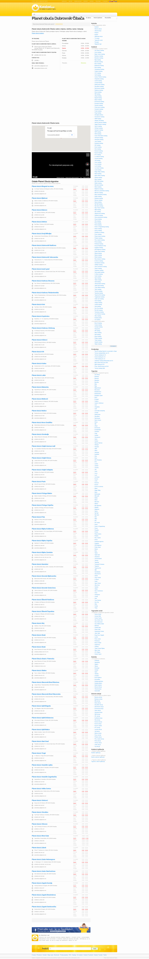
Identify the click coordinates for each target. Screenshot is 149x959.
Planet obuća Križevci (39, 340)
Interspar (97, 452)
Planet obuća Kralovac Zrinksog (43, 328)
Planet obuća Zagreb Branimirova (44, 895)
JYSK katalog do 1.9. (100, 358)
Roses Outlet (98, 642)
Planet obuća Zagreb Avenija (42, 883)
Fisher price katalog (99, 107)
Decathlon (97, 416)
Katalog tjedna (98, 317)
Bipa (96, 386)
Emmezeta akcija (99, 708)
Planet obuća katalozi (38, 33)
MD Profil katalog (99, 181)
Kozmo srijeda (98, 725)
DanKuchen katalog (99, 84)
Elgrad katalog (98, 97)
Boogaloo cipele (99, 395)
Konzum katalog (99, 151)
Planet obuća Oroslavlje (40, 434)
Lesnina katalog (98, 158)
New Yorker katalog (99, 207)
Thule (96, 608)
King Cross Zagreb (99, 635)
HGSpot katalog (99, 128)
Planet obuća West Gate (40, 836)
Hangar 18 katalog (99, 120)
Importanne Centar (99, 631)
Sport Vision (98, 583)
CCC (96, 405)
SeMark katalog (98, 264)
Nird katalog (98, 334)
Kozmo (96, 479)
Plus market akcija (99, 739)
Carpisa (96, 401)
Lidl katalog (97, 160)
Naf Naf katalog (98, 204)
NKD (96, 518)
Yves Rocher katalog (100, 314)
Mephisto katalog (99, 188)
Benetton (97, 380)
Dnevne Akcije (98, 687)
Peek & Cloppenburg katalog (102, 226)
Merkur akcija (98, 733)
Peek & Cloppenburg (100, 526)
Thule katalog (98, 340)
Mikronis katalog (99, 192)
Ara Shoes (97, 374)
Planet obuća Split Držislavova (42, 718)
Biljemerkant (98, 388)
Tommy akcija (98, 742)
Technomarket (98, 558)
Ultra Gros (97, 585)
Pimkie (96, 532)
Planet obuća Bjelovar (39, 198)
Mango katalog (98, 177)
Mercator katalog (99, 185)
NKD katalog (98, 209)
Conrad (96, 412)
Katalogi (112, 1)
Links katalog (98, 162)
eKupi (96, 425)
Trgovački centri (99, 40)
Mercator (97, 501)
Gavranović (97, 437)
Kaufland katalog (99, 143)
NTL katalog (98, 211)
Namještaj (44, 17)
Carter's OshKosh (99, 403)
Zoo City (97, 602)
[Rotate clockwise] (89, 164)
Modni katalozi (98, 685)
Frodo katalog (98, 111)
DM (95, 424)
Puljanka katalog (99, 247)
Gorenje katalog (98, 327)
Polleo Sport (98, 547)
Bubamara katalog (99, 65)
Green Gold (97, 629)
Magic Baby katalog (100, 171)
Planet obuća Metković (40, 399)
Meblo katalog (98, 183)
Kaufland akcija (98, 718)
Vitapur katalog (98, 302)
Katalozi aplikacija (95, 752)
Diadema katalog (99, 90)
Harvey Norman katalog (100, 122)
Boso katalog (98, 63)
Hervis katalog (98, 126)
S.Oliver (97, 579)
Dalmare (97, 625)
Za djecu (88, 17)
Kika (96, 456)
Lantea (96, 463)
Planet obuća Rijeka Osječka (42, 540)
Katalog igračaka (99, 681)
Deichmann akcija (99, 706)
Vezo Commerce (99, 590)
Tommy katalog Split (100, 368)
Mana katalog (98, 173)
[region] (61, 165)
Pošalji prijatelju (64, 955)
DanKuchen (97, 414)
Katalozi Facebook (88, 955)
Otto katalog (98, 221)
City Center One (99, 620)
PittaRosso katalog (99, 232)
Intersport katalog (99, 139)
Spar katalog (98, 278)
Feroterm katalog (99, 109)
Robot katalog (98, 257)
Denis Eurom (98, 420)
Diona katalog (98, 92)
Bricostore (97, 389)
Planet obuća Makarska (40, 387)
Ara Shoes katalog (99, 50)
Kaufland (97, 454)
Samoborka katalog (99, 262)
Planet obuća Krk (38, 352)
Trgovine (98, 1)
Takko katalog (98, 279)
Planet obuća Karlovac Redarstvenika (45, 292)
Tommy (96, 560)
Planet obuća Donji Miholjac (42, 233)
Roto (96, 551)
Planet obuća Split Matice (41, 729)
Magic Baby (98, 490)
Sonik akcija (98, 744)
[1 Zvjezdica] (56, 24)
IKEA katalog (98, 133)
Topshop (97, 562)
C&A (96, 408)
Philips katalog (98, 338)
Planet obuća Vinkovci (40, 800)
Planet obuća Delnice (39, 222)
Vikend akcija (98, 689)
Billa (96, 384)
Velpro (96, 589)
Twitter (105, 955)
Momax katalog (98, 200)
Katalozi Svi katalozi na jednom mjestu (44, 7)
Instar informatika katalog (101, 135)
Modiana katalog (99, 198)
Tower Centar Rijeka (100, 648)
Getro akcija (98, 710)
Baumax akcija (98, 697)
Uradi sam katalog (99, 298)
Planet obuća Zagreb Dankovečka (44, 907)
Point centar (98, 639)
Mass (96, 492)
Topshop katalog (99, 293)
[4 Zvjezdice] (60, 24)
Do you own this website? (54, 134)
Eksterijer (65, 17)
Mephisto (97, 509)
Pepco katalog (98, 228)
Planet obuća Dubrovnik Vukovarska (45, 257)
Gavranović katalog (99, 116)
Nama (96, 511)
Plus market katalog (100, 240)
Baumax (97, 378)
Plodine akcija (98, 737)
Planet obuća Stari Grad (40, 741)
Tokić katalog (98, 289)
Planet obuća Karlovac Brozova (43, 281)
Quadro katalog (98, 342)
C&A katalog (98, 75)
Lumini (96, 637)
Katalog (74, 955)
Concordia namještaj (100, 410)
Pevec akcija (98, 735)
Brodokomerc (98, 391)
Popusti (86, 1)
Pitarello (97, 530)
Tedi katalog (98, 281)
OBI (96, 570)
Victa (96, 592)
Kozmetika (108, 17)
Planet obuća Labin (39, 375)
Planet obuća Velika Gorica (41, 788)
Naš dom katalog (99, 206)
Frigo (96, 433)
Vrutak (96, 596)
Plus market (98, 537)
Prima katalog (98, 242)
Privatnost (39, 955)
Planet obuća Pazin (39, 481)
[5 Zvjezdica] (62, 24)
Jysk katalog (98, 141)
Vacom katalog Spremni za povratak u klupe (106, 351)
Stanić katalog (98, 268)
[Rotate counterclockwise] (86, 164)
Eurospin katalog (99, 103)
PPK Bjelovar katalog (100, 249)
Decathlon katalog (99, 86)
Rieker (96, 549)
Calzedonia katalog (99, 69)
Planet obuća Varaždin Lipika (42, 765)
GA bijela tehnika (99, 115)
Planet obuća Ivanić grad (40, 269)
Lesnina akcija (98, 729)
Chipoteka (97, 407)
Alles (96, 604)
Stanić (96, 575)
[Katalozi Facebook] (61, 928)
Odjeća (51, 17)
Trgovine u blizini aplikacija (98, 761)
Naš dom (97, 515)
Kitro (96, 458)
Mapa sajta (50, 955)
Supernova (97, 644)
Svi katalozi (97, 319)
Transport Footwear (99, 564)
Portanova (97, 640)
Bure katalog (98, 67)
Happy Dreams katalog (100, 124)
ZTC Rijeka (97, 652)
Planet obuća (98, 534)
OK (72, 135)
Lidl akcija (97, 731)
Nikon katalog (98, 332)
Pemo (96, 524)
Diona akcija (98, 703)
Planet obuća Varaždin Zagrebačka (44, 777)
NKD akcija (97, 714)
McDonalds (97, 494)
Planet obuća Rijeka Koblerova (43, 529)
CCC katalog (98, 73)
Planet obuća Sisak (39, 635)
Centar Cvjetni (98, 618)
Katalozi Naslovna (35, 14)
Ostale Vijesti (98, 654)
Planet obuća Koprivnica (40, 316)
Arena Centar (98, 614)
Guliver (96, 441)
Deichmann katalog (99, 88)
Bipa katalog (98, 60)
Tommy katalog (98, 291)
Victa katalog (98, 300)
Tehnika (81, 17)
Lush (96, 475)
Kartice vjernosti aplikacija (97, 757)
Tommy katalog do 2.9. (100, 355)
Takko (96, 553)
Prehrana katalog (99, 243)
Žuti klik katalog (99, 310)
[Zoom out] (87, 174)
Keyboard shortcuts (60, 177)
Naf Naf (96, 513)
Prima (96, 539)
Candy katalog (98, 325)
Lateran (96, 465)
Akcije (70, 1)
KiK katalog (97, 145)
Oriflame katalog (99, 215)
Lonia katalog (98, 169)
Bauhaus (97, 376)
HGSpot (97, 444)
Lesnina (96, 467)
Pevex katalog (98, 230)
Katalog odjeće (98, 683)
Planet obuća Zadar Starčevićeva (43, 871)
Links (96, 471)
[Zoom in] (87, 170)
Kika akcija (97, 720)
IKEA (96, 450)
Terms (81, 177)
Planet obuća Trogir (39, 753)
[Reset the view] (87, 164)
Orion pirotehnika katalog (101, 217)
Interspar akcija (98, 712)
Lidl (95, 469)
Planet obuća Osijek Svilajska (42, 470)
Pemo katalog (98, 224)
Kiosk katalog (98, 147)
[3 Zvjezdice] (59, 24)
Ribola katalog (98, 253)
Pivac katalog (98, 234)
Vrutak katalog (98, 304)
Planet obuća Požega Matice (42, 493)
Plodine (96, 535)
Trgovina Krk (98, 568)
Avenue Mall (98, 616)
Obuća (58, 17)
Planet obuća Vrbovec (40, 824)
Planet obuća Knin (38, 304)
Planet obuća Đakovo (39, 210)
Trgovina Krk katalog (100, 295)
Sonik (96, 581)
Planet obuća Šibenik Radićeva (43, 600)
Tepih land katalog (99, 285)
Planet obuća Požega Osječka (42, 505)
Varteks (96, 587)
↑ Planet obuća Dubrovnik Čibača (110, 957)
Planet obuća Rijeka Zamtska (42, 552)
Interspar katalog (99, 137)
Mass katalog (98, 179)
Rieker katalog (98, 255)
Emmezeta (97, 427)
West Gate (97, 650)
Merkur (96, 503)
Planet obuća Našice (39, 411)
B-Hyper (97, 399)
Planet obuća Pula (38, 517)
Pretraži (45, 948)
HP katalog (97, 330)
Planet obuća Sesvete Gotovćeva (44, 588)
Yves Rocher (98, 600)
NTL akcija (97, 716)
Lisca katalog (98, 164)
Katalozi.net (45, 935)
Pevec (96, 528)
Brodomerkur (98, 393)
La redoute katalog (99, 156)
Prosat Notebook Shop (100, 245)
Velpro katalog (98, 344)
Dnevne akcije (98, 28)
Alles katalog (98, 316)
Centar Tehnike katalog (100, 77)
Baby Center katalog (100, 54)
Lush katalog (98, 166)
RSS (70, 955)
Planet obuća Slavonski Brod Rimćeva (45, 682)
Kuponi (91, 1)
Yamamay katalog (99, 312)
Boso (96, 397)
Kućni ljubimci (98, 17)
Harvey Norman (98, 443)
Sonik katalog (98, 276)
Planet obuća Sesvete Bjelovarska (44, 576)
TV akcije (105, 1)
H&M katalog (98, 118)
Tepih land (97, 554)
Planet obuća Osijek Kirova (41, 458)
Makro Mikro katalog (100, 175)
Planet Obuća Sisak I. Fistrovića (43, 659)
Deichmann (97, 418)
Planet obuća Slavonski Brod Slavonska (46, 694)
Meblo (96, 498)
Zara (96, 598)
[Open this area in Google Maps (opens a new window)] (35, 177)
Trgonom (97, 566)
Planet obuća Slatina (39, 670)
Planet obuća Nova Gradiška (42, 422)
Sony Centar (98, 577)
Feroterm (97, 431)
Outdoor (73, 17)
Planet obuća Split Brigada (41, 706)
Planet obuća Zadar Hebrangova (43, 859)
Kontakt (45, 955)
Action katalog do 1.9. (100, 357)
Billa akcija (97, 701)
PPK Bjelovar (98, 545)
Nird (96, 517)
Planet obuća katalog (100, 236)
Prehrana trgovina (99, 541)
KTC (96, 462)
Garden (96, 435)
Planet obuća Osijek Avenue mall (43, 446)
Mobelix (96, 507)
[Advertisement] (46, 84)
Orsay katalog (98, 219)
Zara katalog (98, 306)
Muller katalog (98, 196)
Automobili (97, 690)
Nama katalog (98, 202)
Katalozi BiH (116, 1)
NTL (96, 520)
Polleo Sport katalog (100, 251)
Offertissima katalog (100, 213)
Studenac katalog (99, 270)
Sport (96, 671)
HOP (96, 448)
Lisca (96, 473)
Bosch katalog (98, 323)
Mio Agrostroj (98, 505)
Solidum (97, 646)
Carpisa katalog (98, 71)
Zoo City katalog (99, 308)
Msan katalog (98, 336)
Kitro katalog (98, 149)
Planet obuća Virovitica (40, 812)
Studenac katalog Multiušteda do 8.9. (104, 360)
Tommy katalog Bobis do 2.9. (102, 353)
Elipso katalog (98, 99)
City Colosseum (99, 621)
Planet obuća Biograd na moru (43, 186)
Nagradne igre (98, 44)
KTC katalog (98, 154)
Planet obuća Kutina (39, 363)
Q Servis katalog (99, 261)
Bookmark (56, 955)
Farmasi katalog (99, 105)
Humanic (97, 446)
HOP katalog (98, 132)
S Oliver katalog (99, 274)
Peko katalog (98, 223)
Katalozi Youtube (98, 955)
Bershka (97, 382)
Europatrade (98, 429)
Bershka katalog (99, 61)
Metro (96, 499)
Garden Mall (98, 627)
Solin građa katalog (99, 272)
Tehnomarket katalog (100, 283)
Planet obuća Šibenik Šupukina (43, 611)
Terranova (97, 556)
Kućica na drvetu (99, 486)
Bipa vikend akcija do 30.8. (101, 362)
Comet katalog (98, 80)
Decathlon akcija (99, 704)
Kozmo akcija (98, 723)
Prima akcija (98, 740)
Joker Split (97, 633)
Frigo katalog (98, 113)
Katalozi (64, 1)
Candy (96, 606)
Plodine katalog (98, 238)
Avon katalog (98, 52)
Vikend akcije (77, 1)
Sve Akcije (97, 746)
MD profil (97, 496)
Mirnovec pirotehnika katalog (102, 190)
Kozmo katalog (98, 152)
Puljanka (97, 543)
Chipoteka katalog (99, 78)
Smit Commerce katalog (101, 266)
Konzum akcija (98, 721)
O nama (34, 955)
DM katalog (97, 94)
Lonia (96, 480)
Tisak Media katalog (100, 287)
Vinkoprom (97, 594)
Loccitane (97, 477)
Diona (96, 422)
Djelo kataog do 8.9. (100, 364)
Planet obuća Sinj (38, 623)
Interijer (96, 670)
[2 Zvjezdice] (57, 24)
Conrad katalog (98, 82)
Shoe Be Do (98, 573)
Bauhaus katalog (99, 56)
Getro (96, 439)
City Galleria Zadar (99, 623)
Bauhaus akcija (98, 699)
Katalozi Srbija (114, 1)
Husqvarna (97, 328)
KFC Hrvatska (98, 460)
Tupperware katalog (99, 297)
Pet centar (97, 522)
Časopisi (97, 42)
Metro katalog (98, 187)
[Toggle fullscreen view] (88, 155)
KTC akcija (97, 727)
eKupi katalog (98, 96)
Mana (96, 488)
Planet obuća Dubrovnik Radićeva (44, 245)
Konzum (97, 482)
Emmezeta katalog (99, 101)
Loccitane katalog (99, 168)
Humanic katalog (99, 130)
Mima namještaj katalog (100, 194)
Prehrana (35, 17)
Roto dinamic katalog (100, 259)
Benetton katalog (99, 58)
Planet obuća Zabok (39, 847)
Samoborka (97, 572)
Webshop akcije (99, 36)
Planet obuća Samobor (40, 564)
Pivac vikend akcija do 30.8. (102, 366)
